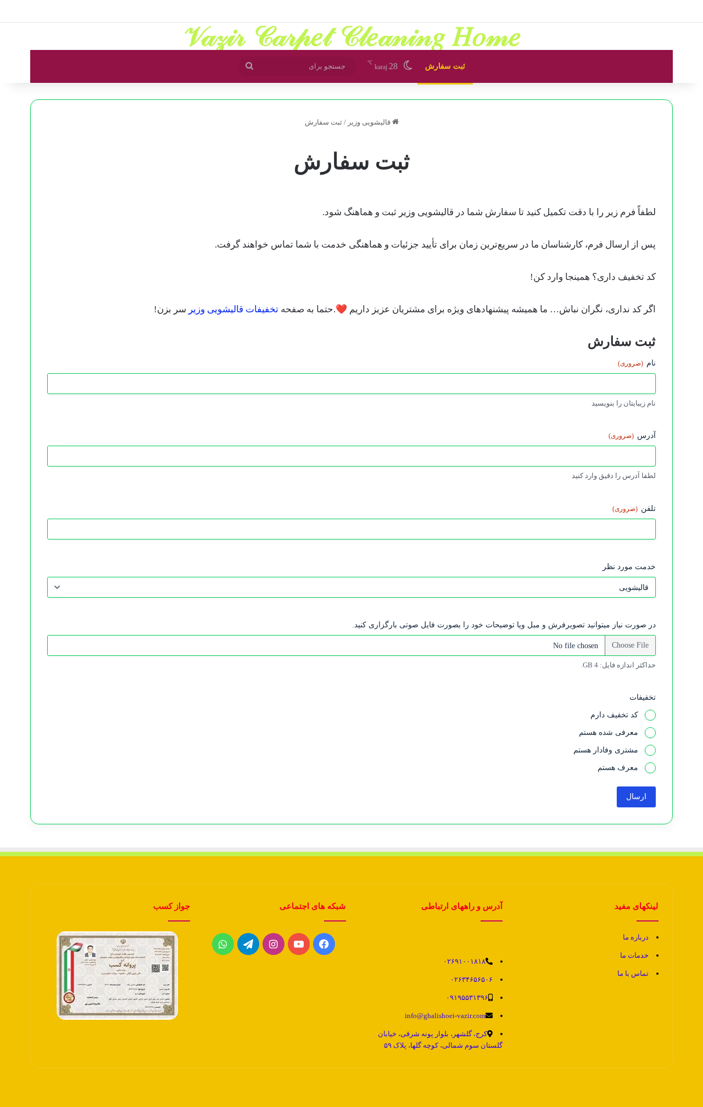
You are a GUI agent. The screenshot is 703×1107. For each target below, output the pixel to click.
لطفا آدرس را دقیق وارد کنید (614, 475)
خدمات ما (634, 955)
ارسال (636, 797)
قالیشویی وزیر (370, 122)
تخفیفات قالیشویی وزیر (233, 309)
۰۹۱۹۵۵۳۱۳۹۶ (467, 997)
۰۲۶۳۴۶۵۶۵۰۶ (471, 979)
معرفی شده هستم (608, 732)
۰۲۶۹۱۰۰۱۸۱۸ (464, 961)
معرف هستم (618, 767)
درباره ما (636, 937)
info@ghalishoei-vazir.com (445, 1016)
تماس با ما (633, 973)
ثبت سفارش (445, 66)
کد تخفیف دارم (614, 715)
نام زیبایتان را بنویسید (624, 403)
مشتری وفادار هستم (605, 750)
